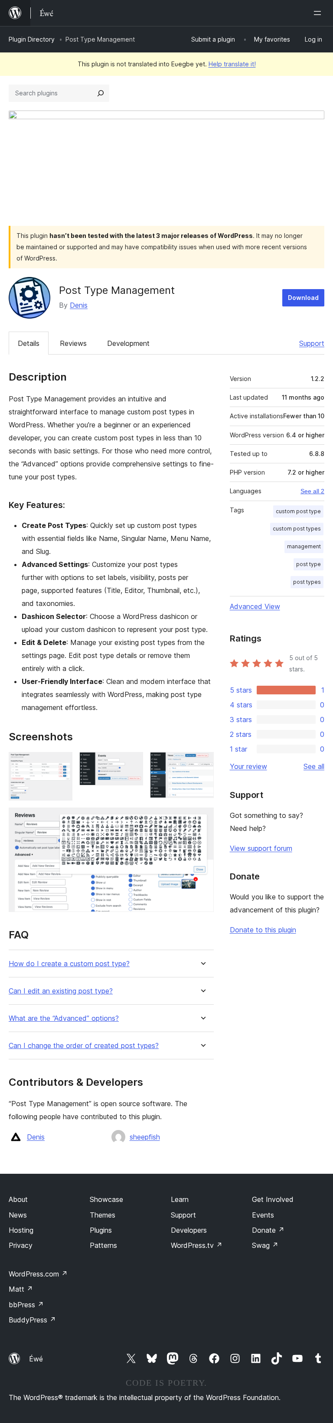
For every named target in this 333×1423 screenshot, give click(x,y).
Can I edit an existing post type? (61, 991)
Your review (248, 766)
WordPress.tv (196, 1245)
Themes (102, 1215)
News (18, 1215)
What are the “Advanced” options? (64, 1018)
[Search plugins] (100, 93)
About (18, 1199)
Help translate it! (232, 64)
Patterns (103, 1245)
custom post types (297, 528)
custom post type (298, 511)
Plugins (101, 1230)
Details (28, 343)
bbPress (26, 1304)
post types (307, 582)
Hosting (21, 1230)
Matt (21, 1289)
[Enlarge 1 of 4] (60, 763)
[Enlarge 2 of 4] (131, 763)
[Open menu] (319, 13)
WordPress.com (38, 1274)
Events (263, 1215)
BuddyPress (32, 1320)
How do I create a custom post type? (69, 964)
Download (303, 297)
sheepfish (145, 1137)
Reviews (73, 343)
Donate (268, 1230)
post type (308, 564)
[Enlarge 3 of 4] (202, 763)
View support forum (261, 848)
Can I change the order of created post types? (84, 1046)
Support (311, 343)
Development (128, 343)
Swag (265, 1245)
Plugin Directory (32, 39)
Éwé (36, 1359)
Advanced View (255, 606)
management (304, 546)
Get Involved (273, 1199)
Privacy (21, 1245)
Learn (180, 1199)
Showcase (106, 1199)
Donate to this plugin (263, 929)
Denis (79, 305)
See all (314, 766)
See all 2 (312, 491)
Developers (189, 1230)
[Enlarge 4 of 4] (202, 819)
